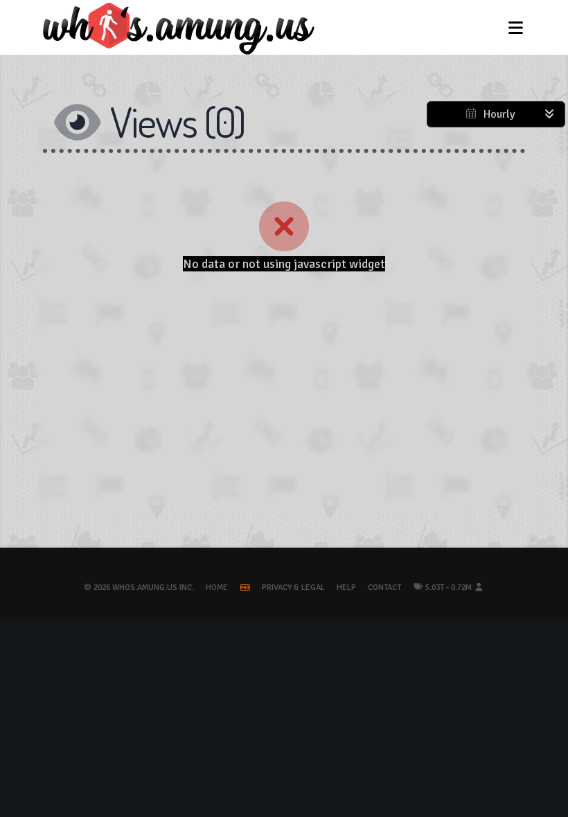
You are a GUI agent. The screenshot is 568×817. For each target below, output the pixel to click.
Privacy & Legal (293, 587)
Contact (384, 587)
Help (346, 587)
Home (217, 587)
